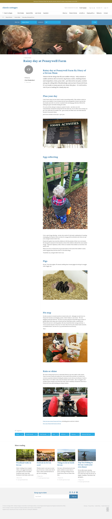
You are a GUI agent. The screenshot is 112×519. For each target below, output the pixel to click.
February (75, 434)
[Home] (3, 17)
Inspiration (45, 13)
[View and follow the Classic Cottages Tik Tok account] (74, 492)
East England (53, 505)
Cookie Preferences (105, 505)
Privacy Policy (91, 505)
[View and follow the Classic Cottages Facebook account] (72, 492)
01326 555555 (82, 8)
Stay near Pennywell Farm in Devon (52, 423)
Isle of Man (63, 505)
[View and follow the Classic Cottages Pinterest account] (77, 492)
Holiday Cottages (17, 505)
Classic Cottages (7, 505)
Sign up (74, 496)
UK (46, 22)
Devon (19, 434)
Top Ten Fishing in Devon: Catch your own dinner (85, 465)
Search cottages (8, 13)
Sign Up (91, 8)
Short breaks (21, 13)
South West (24, 505)
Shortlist (98, 8)
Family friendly (31, 434)
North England (47, 505)
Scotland (58, 505)
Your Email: (38, 496)
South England (30, 505)
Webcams (99, 13)
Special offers (29, 13)
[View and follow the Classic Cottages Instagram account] (70, 492)
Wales (35, 505)
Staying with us (90, 13)
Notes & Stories (73, 13)
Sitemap (85, 505)
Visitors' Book (25, 22)
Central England (40, 505)
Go (95, 22)
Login (105, 8)
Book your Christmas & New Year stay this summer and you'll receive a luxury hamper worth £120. (55, 1)
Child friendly (44, 434)
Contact (106, 13)
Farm (55, 434)
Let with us (82, 13)
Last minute (38, 13)
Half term (64, 434)
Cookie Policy (97, 505)
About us (65, 13)
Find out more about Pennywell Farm (52, 421)
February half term (87, 434)
